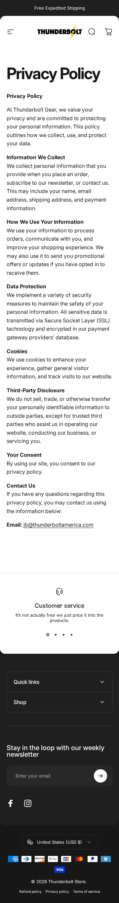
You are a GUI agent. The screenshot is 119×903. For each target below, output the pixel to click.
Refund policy (30, 891)
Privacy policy (57, 891)
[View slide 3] (63, 635)
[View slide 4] (71, 635)
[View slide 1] (48, 635)
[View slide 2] (56, 635)
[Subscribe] (100, 776)
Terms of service (86, 891)
